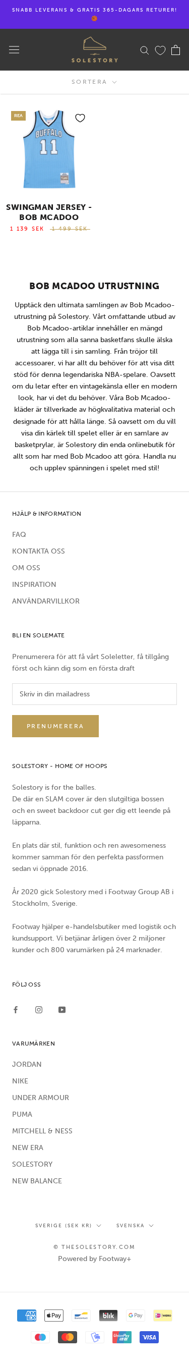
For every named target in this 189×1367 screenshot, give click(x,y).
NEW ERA (27, 1147)
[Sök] (144, 49)
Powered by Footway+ (95, 1258)
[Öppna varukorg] (175, 50)
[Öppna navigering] (14, 49)
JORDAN (27, 1064)
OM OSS (26, 568)
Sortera (91, 81)
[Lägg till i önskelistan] (80, 118)
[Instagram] (38, 1009)
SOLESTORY (32, 1164)
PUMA (22, 1114)
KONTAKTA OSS (38, 551)
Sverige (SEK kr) (63, 1226)
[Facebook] (15, 1009)
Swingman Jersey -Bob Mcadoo (49, 212)
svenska (130, 1226)
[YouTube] (62, 1009)
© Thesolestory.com (94, 1247)
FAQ (19, 534)
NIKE (20, 1081)
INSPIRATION (34, 584)
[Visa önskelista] (160, 50)
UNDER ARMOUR (40, 1097)
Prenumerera (55, 726)
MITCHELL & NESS (42, 1131)
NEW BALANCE (37, 1181)
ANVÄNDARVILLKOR (46, 601)
